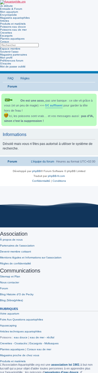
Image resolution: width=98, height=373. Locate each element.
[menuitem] (8, 78)
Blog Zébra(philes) (11, 300)
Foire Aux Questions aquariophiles (21, 319)
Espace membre (10, 48)
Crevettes (6, 32)
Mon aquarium (9, 11)
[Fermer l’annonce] (93, 97)
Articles (4, 20)
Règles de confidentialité (15, 263)
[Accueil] (13, 2)
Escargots (6, 35)
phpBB (36, 171)
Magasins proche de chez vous (19, 355)
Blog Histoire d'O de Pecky (16, 294)
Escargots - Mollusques (44, 343)
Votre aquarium (9, 313)
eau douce (20, 337)
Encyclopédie (8, 14)
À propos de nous (11, 239)
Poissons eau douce (13, 26)
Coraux (4, 41)
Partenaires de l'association (17, 245)
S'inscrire (5, 63)
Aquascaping (8, 325)
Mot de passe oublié (13, 66)
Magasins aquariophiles (15, 17)
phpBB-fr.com (56, 175)
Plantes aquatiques (12, 38)
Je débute (6, 5)
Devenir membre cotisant (15, 251)
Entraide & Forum (11, 8)
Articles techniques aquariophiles (20, 331)
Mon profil (6, 57)
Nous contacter (9, 282)
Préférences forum (11, 60)
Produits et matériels (13, 23)
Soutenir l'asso (9, 51)
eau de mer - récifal (42, 337)
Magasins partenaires (13, 54)
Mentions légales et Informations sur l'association (31, 257)
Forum (4, 288)
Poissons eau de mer (13, 29)
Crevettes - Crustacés (13, 343)
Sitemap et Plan (10, 276)
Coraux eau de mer (39, 349)
